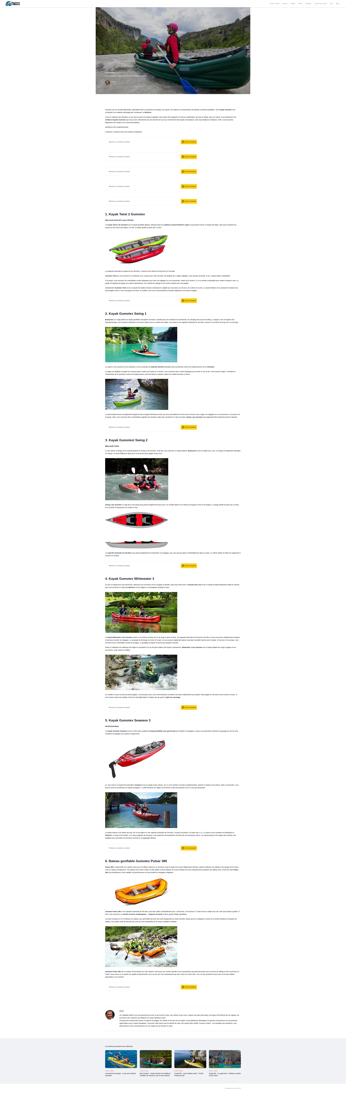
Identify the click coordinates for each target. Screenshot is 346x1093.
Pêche (300, 3)
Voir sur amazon (190, 142)
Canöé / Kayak (274, 3)
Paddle (293, 3)
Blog (337, 3)
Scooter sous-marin (320, 3)
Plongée (308, 3)
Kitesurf (284, 3)
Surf (331, 3)
